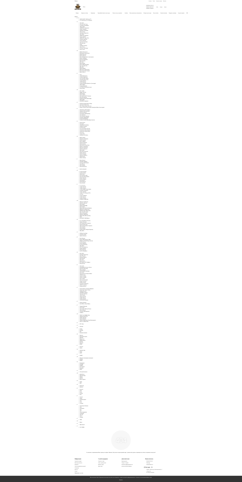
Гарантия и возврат (78, 461)
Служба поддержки (103, 458)
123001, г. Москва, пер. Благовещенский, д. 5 (154, 469)
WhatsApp (148, 462)
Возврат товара (101, 464)
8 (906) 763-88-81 (150, 8)
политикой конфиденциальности (129, 477)
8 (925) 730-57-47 (150, 6)
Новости (76, 469)
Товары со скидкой (125, 462)
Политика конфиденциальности (127, 464)
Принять (121, 479)
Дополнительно (125, 458)
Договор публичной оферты (127, 466)
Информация (78, 458)
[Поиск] (140, 7)
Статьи (76, 471)
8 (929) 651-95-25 (150, 5)
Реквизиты (76, 464)
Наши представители (78, 462)
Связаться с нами (101, 461)
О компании (77, 467)
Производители (124, 461)
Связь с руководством (102, 462)
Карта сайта (100, 466)
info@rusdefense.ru (149, 464)
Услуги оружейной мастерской (80, 466)
